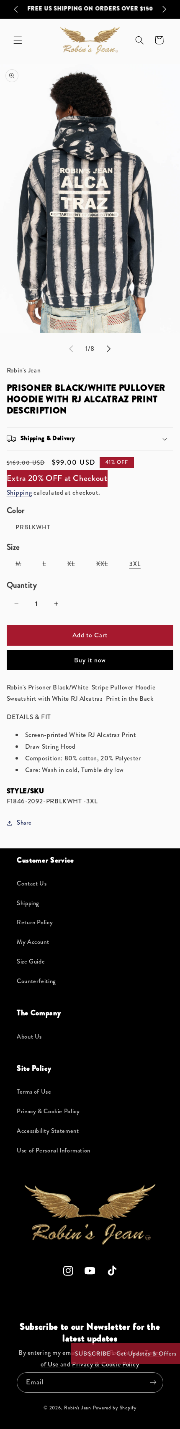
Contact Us (31, 883)
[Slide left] (71, 349)
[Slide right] (109, 349)
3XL (135, 564)
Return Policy (35, 922)
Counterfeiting (36, 981)
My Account (33, 942)
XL (75, 565)
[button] (17, 40)
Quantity (22, 585)
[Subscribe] (153, 1382)
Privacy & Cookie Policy (48, 1111)
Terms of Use (34, 1091)
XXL (106, 565)
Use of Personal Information (53, 1150)
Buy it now (90, 660)
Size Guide (31, 961)
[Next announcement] (164, 9)
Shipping (19, 492)
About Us (29, 1036)
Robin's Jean (77, 1407)
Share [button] (24, 822)
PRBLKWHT (32, 527)
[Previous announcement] (16, 9)
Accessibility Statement (48, 1131)
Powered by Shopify (114, 1407)
